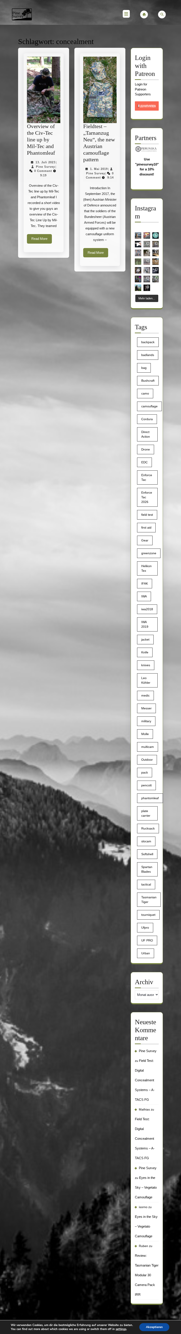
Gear (144, 540)
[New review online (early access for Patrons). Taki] (138, 288)
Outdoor (147, 759)
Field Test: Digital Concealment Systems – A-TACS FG (145, 1080)
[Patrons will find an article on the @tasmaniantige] (138, 270)
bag (144, 368)
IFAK (144, 583)
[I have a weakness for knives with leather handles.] (146, 288)
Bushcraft (148, 380)
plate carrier (145, 813)
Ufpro (145, 927)
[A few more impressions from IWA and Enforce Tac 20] (155, 253)
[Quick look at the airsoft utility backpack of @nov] (155, 244)
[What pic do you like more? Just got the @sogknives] (155, 270)
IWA (144, 596)
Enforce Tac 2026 (146, 497)
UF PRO (147, 940)
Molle (145, 734)
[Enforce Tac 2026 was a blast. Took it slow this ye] (155, 261)
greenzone (148, 553)
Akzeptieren (154, 1327)
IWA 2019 (144, 624)
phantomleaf (150, 798)
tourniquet (148, 914)
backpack (148, 342)
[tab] (126, 14)
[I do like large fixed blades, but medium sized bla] (138, 253)
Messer (146, 708)
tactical (146, 884)
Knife (144, 652)
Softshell (147, 854)
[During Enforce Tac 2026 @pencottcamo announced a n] (138, 261)
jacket (145, 639)
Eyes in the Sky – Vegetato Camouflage (146, 1187)
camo (145, 393)
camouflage (149, 406)
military (146, 721)
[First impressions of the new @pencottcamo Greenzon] (155, 235)
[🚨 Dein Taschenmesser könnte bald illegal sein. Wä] (146, 235)
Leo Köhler (145, 680)
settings (121, 1329)
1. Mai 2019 (99, 169)
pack (144, 772)
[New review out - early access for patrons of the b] (155, 279)
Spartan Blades (146, 869)
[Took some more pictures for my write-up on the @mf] (146, 270)
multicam (147, 747)
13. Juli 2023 (45, 162)
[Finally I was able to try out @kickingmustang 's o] (146, 261)
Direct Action (145, 434)
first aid (146, 527)
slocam (146, 841)
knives (145, 665)
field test (147, 514)
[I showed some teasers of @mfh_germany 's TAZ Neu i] (146, 279)
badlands (147, 355)
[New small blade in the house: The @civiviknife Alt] (138, 244)
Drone (145, 449)
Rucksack (148, 828)
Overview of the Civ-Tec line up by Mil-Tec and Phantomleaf (41, 139)
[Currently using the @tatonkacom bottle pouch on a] (138, 235)
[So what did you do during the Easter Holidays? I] (146, 253)
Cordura (147, 419)
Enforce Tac (146, 477)
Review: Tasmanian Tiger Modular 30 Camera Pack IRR (146, 1275)
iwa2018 (147, 609)
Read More (41, 240)
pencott (146, 785)
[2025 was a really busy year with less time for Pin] (138, 279)
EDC (144, 462)
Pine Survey (45, 166)
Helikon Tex (146, 568)
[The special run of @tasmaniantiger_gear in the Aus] (146, 244)
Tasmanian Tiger (148, 899)
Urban (145, 953)
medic (145, 695)
